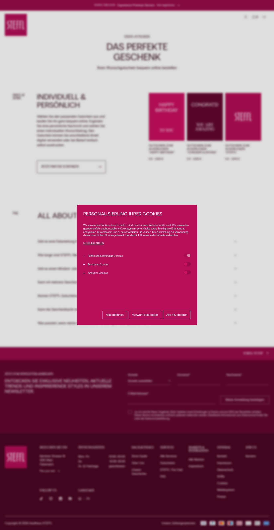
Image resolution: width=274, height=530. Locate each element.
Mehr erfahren (93, 243)
